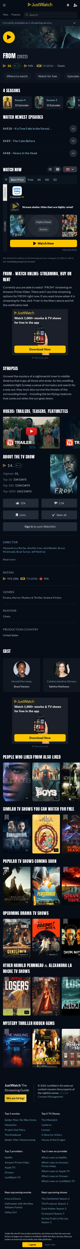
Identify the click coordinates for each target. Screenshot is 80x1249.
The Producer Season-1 (54, 1203)
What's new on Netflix (54, 1157)
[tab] (40, 129)
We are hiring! (16, 1098)
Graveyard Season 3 (52, 1213)
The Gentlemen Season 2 (55, 1198)
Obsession (11, 1124)
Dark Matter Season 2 (53, 1208)
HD (47, 179)
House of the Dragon (53, 1139)
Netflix (8, 1157)
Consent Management (50, 1096)
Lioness (45, 1129)
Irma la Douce (13, 1198)
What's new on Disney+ (54, 1176)
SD (55, 179)
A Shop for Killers (51, 1134)
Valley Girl (11, 1212)
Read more (9, 559)
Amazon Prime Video (17, 1162)
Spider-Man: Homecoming (20, 1139)
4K (39, 179)
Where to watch (17, 76)
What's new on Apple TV (55, 1171)
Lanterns (46, 1124)
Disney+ (9, 1172)
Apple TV (10, 1167)
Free (30, 179)
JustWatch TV (13, 1177)
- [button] (27, 128)
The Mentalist (49, 1119)
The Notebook (13, 1134)
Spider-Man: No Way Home (20, 1119)
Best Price (17, 179)
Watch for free (47, 76)
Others (5, 226)
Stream (5, 192)
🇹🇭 (68, 169)
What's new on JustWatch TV (58, 1181)
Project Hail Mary (15, 1129)
